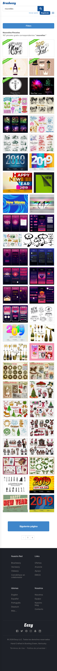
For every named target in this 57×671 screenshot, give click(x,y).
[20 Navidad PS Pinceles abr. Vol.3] (41, 409)
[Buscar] (40, 8)
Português (16, 603)
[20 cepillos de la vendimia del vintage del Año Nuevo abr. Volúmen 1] (12, 240)
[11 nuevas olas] (15, 203)
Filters (28, 26)
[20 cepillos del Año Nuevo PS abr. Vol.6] (41, 86)
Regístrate (45, 13)
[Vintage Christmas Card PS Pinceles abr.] (41, 371)
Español (14, 598)
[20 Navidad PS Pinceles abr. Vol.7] (15, 465)
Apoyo (38, 571)
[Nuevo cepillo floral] (38, 240)
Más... (14, 611)
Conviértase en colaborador (18, 576)
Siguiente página (28, 526)
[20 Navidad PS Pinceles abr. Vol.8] (41, 390)
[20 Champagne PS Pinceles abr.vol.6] (15, 352)
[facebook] (17, 631)
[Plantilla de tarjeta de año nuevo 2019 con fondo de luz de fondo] (15, 162)
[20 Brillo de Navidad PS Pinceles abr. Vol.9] (41, 465)
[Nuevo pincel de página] (44, 182)
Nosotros (39, 594)
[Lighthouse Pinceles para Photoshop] (15, 484)
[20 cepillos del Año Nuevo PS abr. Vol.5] (15, 124)
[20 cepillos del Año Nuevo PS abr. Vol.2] (15, 105)
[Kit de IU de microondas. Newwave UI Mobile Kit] (15, 223)
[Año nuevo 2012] (41, 203)
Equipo (38, 598)
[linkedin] (40, 631)
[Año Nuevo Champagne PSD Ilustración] (15, 67)
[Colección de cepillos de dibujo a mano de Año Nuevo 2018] (41, 314)
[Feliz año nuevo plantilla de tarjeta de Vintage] (15, 503)
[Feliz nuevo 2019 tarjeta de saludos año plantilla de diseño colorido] (17, 182)
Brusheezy (16, 563)
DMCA (38, 575)
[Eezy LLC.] (28, 625)
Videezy (15, 571)
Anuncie (38, 567)
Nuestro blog (38, 604)
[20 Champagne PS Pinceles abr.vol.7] (41, 333)
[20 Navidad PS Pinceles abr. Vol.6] (41, 446)
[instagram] (31, 631)
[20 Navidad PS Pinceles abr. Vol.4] (41, 427)
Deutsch (15, 607)
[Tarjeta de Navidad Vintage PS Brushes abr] (15, 390)
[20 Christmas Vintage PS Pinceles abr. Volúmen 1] (15, 427)
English (14, 594)
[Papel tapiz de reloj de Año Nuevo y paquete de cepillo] (15, 86)
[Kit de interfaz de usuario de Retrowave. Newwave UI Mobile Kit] (41, 223)
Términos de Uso (17, 648)
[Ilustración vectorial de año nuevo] (41, 67)
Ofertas (38, 563)
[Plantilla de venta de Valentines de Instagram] (41, 352)
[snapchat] (35, 631)
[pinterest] (26, 631)
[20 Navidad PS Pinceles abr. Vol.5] (15, 446)
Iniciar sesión (33, 13)
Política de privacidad (36, 648)
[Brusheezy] (9, 3)
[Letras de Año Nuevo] (15, 48)
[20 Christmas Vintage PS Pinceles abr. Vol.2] (15, 409)
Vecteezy (15, 567)
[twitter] (21, 631)
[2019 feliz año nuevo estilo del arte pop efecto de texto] (41, 484)
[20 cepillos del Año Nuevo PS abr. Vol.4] (41, 105)
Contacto (39, 609)
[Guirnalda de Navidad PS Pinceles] (15, 371)
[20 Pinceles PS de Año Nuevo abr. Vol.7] (41, 143)
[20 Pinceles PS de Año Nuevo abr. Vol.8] (15, 143)
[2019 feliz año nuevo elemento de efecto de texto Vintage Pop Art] (41, 503)
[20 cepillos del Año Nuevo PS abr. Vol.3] (41, 124)
